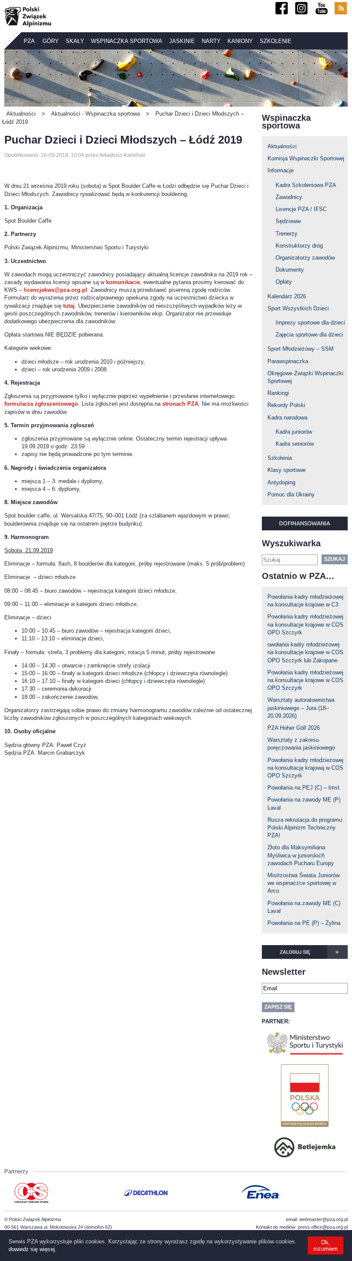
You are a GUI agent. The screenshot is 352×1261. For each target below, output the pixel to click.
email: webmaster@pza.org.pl (317, 1219)
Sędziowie (288, 221)
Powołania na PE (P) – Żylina (303, 923)
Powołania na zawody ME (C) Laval (303, 907)
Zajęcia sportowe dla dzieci (309, 334)
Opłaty (284, 282)
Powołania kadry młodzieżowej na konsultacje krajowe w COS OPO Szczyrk (305, 624)
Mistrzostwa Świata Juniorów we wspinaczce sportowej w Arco (303, 883)
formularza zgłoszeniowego (41, 404)
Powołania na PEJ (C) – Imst (303, 787)
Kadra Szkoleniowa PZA (306, 185)
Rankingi (278, 393)
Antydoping (281, 482)
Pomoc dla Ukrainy (291, 494)
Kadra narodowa (287, 417)
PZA (29, 41)
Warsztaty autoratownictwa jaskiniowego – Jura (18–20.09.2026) (300, 708)
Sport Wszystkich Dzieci (298, 308)
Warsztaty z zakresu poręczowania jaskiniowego (301, 744)
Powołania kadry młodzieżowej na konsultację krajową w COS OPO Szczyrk (305, 768)
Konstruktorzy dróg (299, 245)
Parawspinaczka (287, 361)
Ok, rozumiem (325, 1245)
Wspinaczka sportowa (126, 41)
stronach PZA (180, 404)
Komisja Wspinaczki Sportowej (305, 158)
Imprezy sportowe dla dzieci (310, 322)
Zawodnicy (289, 197)
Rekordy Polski (286, 405)
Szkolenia (279, 458)
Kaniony (240, 41)
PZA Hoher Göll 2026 (293, 728)
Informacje (280, 170)
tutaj (69, 306)
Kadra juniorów (294, 431)
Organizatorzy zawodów (305, 257)
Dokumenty (290, 269)
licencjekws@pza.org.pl (55, 290)
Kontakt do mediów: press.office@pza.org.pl (302, 1227)
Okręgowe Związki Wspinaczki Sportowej (305, 377)
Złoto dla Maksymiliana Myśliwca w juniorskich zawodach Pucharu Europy (300, 855)
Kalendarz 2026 (286, 296)
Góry (50, 41)
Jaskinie (182, 41)
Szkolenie (275, 41)
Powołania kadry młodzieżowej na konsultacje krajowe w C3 (305, 601)
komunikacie (123, 282)
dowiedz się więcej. (33, 1249)
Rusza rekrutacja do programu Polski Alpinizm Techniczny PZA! (304, 828)
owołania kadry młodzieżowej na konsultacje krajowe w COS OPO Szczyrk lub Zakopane (305, 652)
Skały (75, 41)
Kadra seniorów (295, 444)
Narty (211, 41)
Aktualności (282, 146)
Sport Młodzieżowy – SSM (300, 349)
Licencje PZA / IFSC (301, 209)
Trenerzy (286, 233)
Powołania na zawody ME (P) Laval (303, 803)
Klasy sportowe (286, 470)
